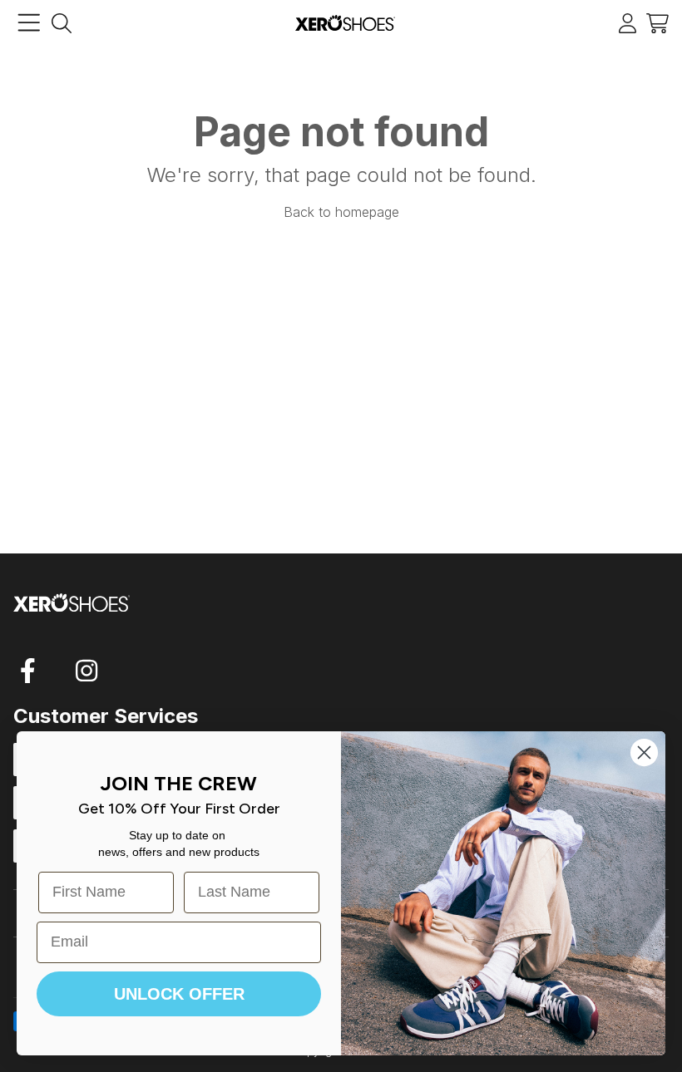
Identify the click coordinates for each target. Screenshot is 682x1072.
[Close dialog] (644, 752)
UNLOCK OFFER (179, 994)
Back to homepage (341, 212)
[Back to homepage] (345, 23)
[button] (657, 23)
